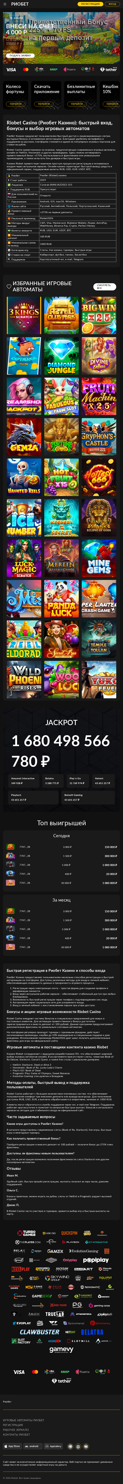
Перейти (16, 104)
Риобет (20, 4)
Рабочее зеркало (16, 1430)
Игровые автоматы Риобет (23, 1420)
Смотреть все (104, 286)
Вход (112, 4)
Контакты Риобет (16, 1434)
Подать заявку (20, 55)
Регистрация (90, 4)
